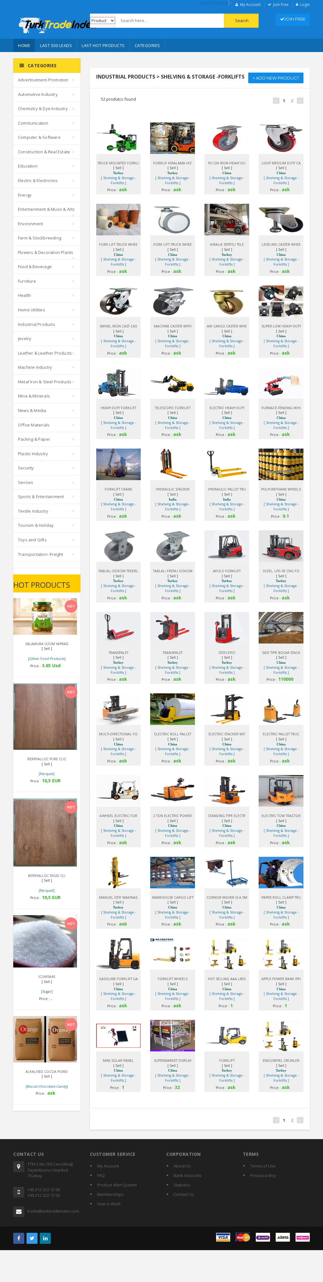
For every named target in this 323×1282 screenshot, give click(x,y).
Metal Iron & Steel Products (44, 382)
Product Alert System (117, 1185)
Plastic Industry (33, 453)
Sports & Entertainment (41, 496)
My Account (250, 4)
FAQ (101, 1175)
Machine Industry (35, 367)
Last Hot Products (103, 45)
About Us (182, 1166)
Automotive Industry (38, 94)
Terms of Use (263, 1166)
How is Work (109, 1204)
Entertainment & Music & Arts (46, 209)
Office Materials (34, 425)
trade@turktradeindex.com (53, 1211)
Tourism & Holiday (36, 525)
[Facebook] (18, 1238)
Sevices (25, 482)
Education (28, 166)
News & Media (32, 410)
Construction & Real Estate (44, 152)
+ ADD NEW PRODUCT (276, 77)
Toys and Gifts (32, 540)
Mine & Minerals (34, 396)
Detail (38, 605)
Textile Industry (33, 511)
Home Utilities (31, 310)
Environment (30, 223)
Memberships (110, 1194)
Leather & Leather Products (45, 353)
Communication (33, 123)
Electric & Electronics (38, 180)
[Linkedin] (45, 1238)
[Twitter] (32, 1238)
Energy (25, 195)
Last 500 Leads (56, 45)
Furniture (27, 281)
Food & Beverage (35, 266)
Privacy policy (263, 1175)
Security (26, 468)
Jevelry (24, 338)
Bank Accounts (187, 1175)
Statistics (182, 1185)
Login (305, 4)
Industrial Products (36, 324)
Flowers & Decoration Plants (45, 252)
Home (24, 45)
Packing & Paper (34, 439)
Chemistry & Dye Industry (43, 108)
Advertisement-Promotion (43, 80)
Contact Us (183, 1194)
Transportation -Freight (40, 554)
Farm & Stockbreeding (39, 238)
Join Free (281, 4)
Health (24, 295)
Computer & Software (39, 137)
